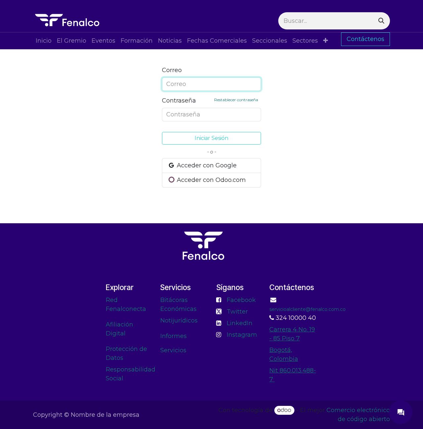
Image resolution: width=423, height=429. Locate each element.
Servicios (173, 350)
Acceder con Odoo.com (210, 180)
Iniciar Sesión (211, 138)
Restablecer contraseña (236, 99)
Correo (172, 70)
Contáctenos (365, 39)
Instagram (242, 334)
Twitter (237, 311)
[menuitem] (43, 41)
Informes (173, 336)
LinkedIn (239, 323)
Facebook (241, 300)
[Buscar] (381, 20)
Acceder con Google (206, 165)
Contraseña (210, 100)
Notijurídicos (179, 320)
